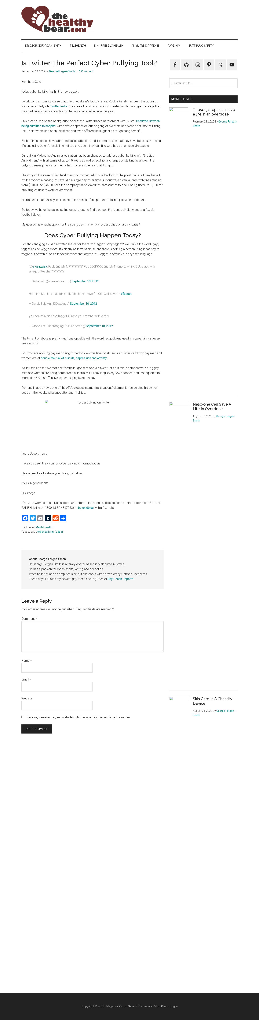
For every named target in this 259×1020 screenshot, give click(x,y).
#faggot (126, 294)
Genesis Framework (140, 1006)
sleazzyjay (40, 266)
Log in (174, 1006)
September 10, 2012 (85, 281)
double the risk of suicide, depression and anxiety (74, 358)
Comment (29, 618)
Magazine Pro (114, 1006)
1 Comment (86, 71)
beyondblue (86, 508)
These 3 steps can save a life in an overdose (214, 111)
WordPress (161, 1006)
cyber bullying (45, 531)
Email (26, 679)
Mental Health (44, 527)
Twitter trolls (58, 106)
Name (26, 660)
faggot (59, 531)
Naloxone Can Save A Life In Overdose (212, 406)
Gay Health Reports (120, 579)
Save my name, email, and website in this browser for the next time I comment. (79, 717)
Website (26, 698)
